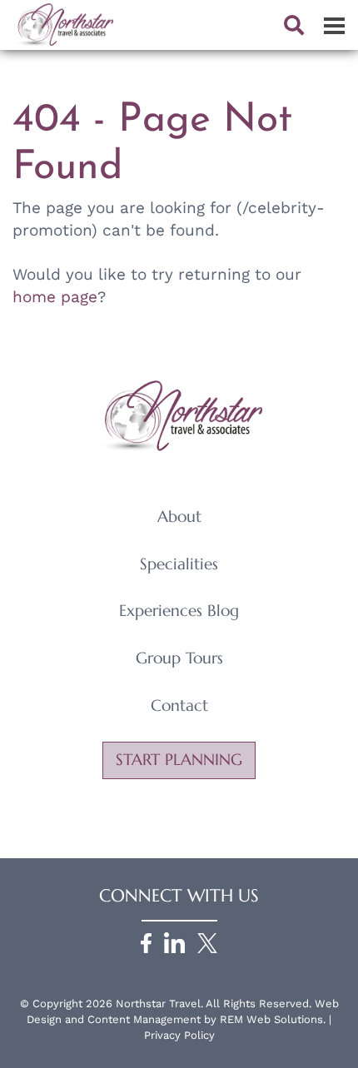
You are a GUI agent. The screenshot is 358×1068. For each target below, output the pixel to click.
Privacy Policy (179, 1035)
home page (54, 297)
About (179, 516)
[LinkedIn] (174, 942)
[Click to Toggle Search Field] (294, 25)
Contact (179, 705)
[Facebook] (146, 942)
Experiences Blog (179, 610)
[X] (207, 942)
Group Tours (179, 658)
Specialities (179, 564)
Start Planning (179, 759)
